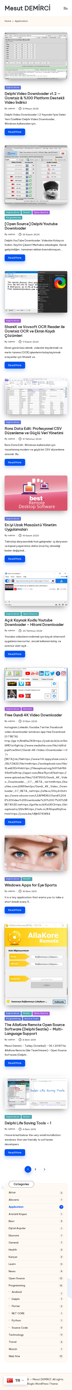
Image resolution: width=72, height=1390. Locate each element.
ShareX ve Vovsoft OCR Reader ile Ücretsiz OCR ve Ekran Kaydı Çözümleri (35, 331)
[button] (44, 1169)
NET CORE (18, 1313)
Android (17, 1292)
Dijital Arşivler (17, 1228)
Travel (13, 1342)
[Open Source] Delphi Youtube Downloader (31, 225)
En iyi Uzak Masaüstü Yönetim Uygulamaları (30, 527)
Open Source (41, 212)
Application (12, 87)
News (12, 1271)
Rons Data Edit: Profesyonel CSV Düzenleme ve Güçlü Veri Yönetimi (34, 430)
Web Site (14, 1356)
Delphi (26, 212)
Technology (16, 1334)
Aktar (12, 1192)
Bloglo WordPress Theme (42, 1383)
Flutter (16, 1306)
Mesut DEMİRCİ (27, 8)
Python (16, 1320)
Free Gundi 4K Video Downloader (33, 715)
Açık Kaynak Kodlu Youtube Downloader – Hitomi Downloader (34, 622)
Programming (13, 217)
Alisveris (14, 1199)
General (27, 709)
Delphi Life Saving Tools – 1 (28, 1123)
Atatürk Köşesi (18, 1214)
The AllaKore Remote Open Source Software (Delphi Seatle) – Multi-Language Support (35, 1029)
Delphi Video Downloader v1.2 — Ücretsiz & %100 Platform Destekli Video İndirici (34, 98)
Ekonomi (14, 1235)
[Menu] (65, 8)
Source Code (31, 1018)
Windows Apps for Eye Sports (31, 885)
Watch (13, 1349)
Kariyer (13, 1257)
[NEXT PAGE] (44, 1169)
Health (27, 879)
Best (11, 1221)
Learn (12, 1264)
